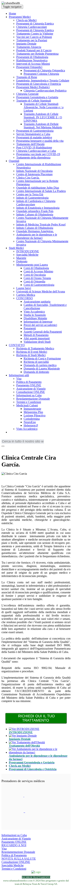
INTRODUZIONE (27, 251)
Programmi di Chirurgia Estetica (35, 23)
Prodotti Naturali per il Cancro (34, 50)
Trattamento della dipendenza (33, 157)
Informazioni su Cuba (29, 395)
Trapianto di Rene (26, 77)
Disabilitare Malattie (35, 318)
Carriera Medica (25, 294)
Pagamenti (30, 328)
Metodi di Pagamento (36, 335)
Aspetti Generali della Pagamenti (43, 331)
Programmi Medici (20, 16)
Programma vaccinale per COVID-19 (38, 154)
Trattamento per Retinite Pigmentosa (37, 53)
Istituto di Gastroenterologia (32, 197)
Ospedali (14, 160)
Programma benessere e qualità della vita (40, 140)
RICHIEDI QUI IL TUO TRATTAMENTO (36, 718)
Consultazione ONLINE (30, 392)
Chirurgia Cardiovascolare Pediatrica (45, 90)
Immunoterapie (32, 408)
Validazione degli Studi (37, 341)
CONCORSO (24, 298)
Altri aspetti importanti (37, 338)
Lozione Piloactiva (34, 415)
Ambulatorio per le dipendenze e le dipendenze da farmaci (36, 236)
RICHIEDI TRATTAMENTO (36, 877)
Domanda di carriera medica (40, 365)
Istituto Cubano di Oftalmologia (34, 214)
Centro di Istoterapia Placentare (34, 174)
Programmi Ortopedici (29, 67)
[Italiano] (26, 438)
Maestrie (21, 258)
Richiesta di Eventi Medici (31, 351)
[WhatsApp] (13, 449)
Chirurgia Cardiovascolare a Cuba (36, 150)
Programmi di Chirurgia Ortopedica (44, 70)
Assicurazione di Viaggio (31, 388)
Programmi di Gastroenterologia (35, 130)
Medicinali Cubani (27, 405)
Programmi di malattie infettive (34, 137)
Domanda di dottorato (36, 371)
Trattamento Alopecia (28, 47)
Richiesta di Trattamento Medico (35, 348)
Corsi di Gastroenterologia (39, 284)
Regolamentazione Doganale (33, 398)
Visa (18, 378)
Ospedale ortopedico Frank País (34, 211)
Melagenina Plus (33, 412)
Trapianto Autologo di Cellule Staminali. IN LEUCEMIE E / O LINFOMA (43, 117)
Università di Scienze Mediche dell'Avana (40, 291)
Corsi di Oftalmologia (36, 268)
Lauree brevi (23, 288)
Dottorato (21, 261)
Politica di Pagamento (29, 381)
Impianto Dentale (26, 43)
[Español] (21, 438)
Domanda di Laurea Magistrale (42, 368)
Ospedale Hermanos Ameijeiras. (35, 231)
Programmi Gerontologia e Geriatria (37, 97)
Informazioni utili (19, 375)
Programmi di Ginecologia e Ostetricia (38, 83)
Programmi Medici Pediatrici (33, 87)
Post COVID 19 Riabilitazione (34, 147)
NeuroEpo (30, 422)
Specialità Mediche (27, 254)
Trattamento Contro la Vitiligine (34, 33)
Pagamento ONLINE (28, 385)
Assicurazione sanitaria (37, 301)
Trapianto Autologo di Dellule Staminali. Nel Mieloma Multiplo (43, 125)
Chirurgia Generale (27, 93)
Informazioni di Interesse (38, 321)
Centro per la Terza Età (29, 194)
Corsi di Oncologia (35, 274)
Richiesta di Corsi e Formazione (42, 358)
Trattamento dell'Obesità (30, 144)
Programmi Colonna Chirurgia (41, 73)
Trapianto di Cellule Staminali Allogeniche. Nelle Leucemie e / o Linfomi (44, 107)
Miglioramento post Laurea (32, 264)
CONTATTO (17, 345)
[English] (4, 438)
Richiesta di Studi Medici (31, 355)
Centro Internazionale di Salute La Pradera (41, 191)
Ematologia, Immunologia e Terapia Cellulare (42, 80)
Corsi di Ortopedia (34, 281)
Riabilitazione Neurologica (31, 60)
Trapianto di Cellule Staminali (33, 100)
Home (12, 13)
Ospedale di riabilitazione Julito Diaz (37, 187)
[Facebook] (3, 449)
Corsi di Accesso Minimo (38, 271)
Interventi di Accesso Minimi (33, 63)
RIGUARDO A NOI (13, 845)
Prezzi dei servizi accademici (40, 325)
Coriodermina (32, 418)
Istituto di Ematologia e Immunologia (37, 207)
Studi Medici (16, 248)
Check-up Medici (26, 20)
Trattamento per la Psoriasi (31, 40)
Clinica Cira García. (28, 177)
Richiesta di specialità (36, 361)
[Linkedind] (8, 449)
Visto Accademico (34, 311)
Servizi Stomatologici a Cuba (33, 134)
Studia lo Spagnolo (35, 315)
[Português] (15, 438)
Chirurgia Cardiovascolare (31, 26)
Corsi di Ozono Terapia (37, 278)
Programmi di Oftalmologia (32, 57)
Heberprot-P (31, 425)
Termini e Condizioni (28, 402)
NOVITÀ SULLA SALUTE (18, 858)
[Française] (10, 438)
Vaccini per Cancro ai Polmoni (34, 37)
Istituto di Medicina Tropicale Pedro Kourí (41, 224)
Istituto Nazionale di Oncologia (34, 170)
